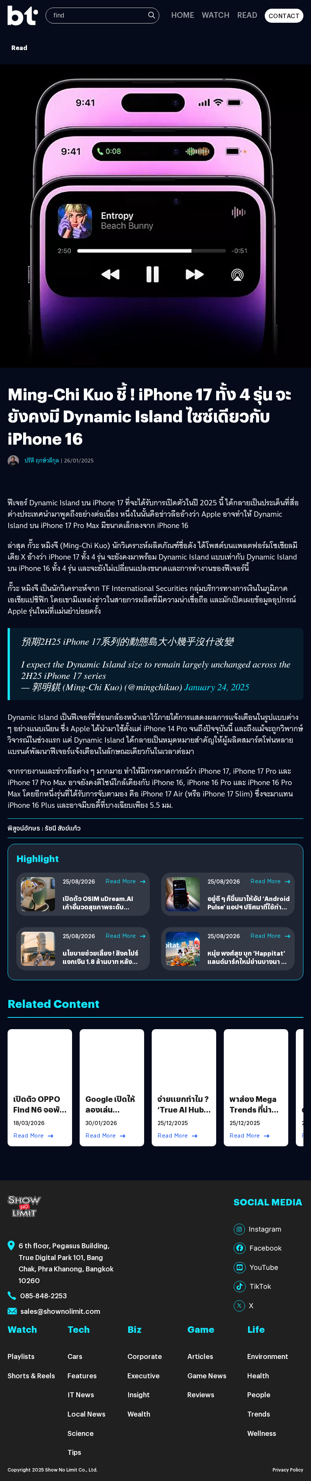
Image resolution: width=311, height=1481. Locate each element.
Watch (215, 14)
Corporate (144, 1356)
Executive (143, 1375)
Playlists (21, 1356)
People (258, 1394)
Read (247, 14)
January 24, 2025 (216, 686)
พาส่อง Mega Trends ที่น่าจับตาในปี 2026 (252, 1114)
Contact (284, 15)
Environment (267, 1356)
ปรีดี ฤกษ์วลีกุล (42, 460)
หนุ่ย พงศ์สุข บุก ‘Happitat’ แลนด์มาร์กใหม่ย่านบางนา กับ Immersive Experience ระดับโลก (248, 966)
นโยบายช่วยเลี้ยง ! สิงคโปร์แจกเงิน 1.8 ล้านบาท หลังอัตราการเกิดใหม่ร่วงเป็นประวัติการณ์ (100, 966)
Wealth (138, 1413)
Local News (86, 1413)
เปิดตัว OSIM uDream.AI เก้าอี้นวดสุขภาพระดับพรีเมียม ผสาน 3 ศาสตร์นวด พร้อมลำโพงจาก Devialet (102, 911)
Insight (138, 1394)
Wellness (261, 1433)
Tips (74, 1452)
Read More (120, 881)
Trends (258, 1413)
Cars (75, 1356)
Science (81, 1433)
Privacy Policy (288, 1469)
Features (82, 1375)
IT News (81, 1394)
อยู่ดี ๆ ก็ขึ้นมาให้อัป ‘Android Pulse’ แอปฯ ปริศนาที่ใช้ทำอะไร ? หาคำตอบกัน (248, 907)
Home (182, 14)
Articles (200, 1356)
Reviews (200, 1394)
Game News (206, 1375)
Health (258, 1375)
